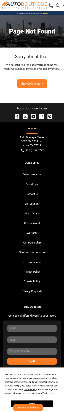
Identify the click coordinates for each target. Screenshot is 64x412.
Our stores (32, 184)
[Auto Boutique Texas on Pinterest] (48, 116)
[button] (50, 5)
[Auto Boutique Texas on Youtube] (32, 116)
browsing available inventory (42, 68)
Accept (32, 403)
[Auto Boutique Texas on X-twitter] (24, 116)
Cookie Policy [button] (30, 389)
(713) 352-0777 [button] (35, 150)
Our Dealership (32, 242)
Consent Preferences (28, 407)
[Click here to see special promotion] (32, 13)
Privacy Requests (32, 291)
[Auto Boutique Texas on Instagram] (40, 116)
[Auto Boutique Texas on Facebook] (16, 116)
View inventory (32, 174)
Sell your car (32, 203)
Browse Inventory (32, 83)
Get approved (32, 223)
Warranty (32, 232)
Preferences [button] (48, 393)
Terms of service (32, 262)
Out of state (32, 213)
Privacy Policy (32, 271)
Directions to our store (32, 252)
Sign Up (32, 361)
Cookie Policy (32, 281)
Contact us (32, 194)
